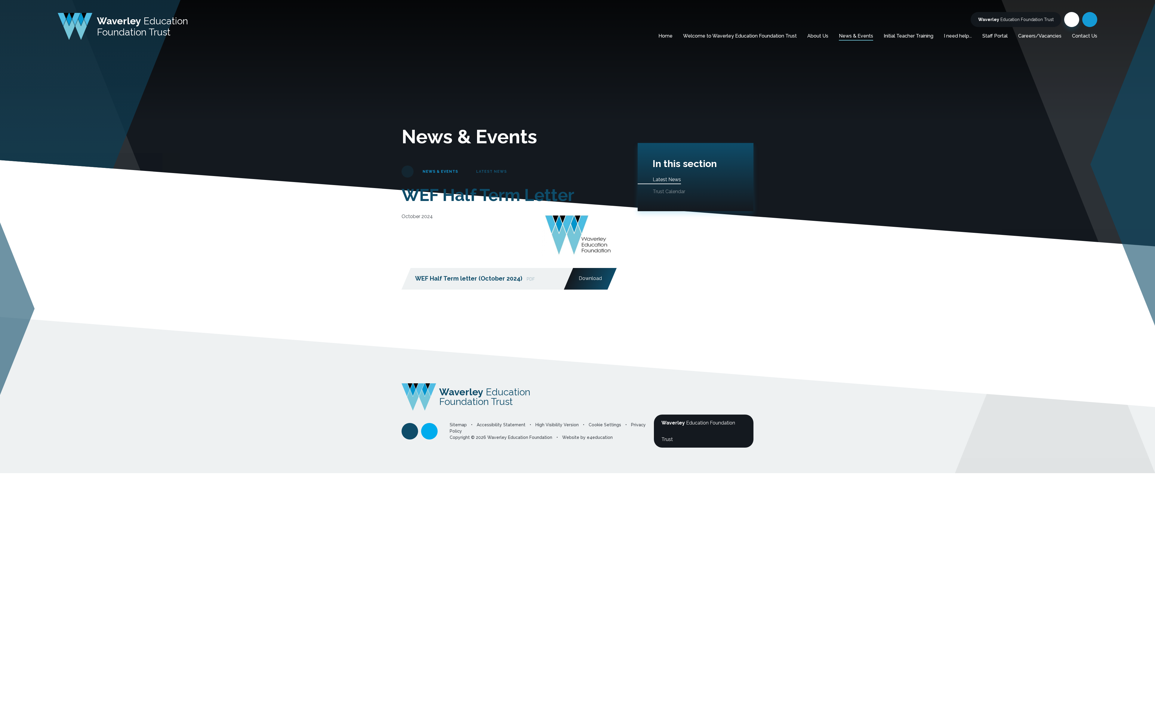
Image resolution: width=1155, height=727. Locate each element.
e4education (600, 437)
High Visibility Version (557, 424)
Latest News (491, 171)
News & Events (440, 171)
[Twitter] (1071, 19)
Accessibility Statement (501, 424)
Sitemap (458, 424)
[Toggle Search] (1089, 19)
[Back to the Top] (410, 431)
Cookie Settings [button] (605, 424)
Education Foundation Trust (1016, 19)
